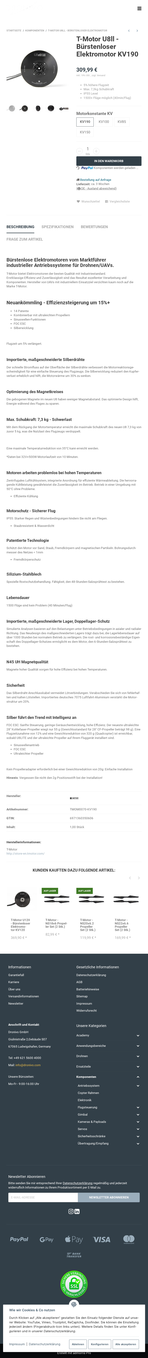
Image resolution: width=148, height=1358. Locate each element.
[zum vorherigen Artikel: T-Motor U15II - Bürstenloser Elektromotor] (129, 30)
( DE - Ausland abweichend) (96, 188)
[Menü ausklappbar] (139, 8)
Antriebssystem (88, 1085)
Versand (101, 75)
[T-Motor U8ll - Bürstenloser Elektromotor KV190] (39, 68)
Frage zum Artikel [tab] (24, 239)
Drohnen (82, 1056)
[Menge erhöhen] (96, 151)
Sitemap (82, 996)
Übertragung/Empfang (93, 1143)
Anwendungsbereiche (91, 1046)
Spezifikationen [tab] (58, 227)
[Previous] (130, 878)
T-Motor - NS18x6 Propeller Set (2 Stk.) (56, 923)
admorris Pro (82, 1353)
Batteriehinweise (87, 989)
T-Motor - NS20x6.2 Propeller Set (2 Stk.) (87, 925)
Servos (82, 1129)
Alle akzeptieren (125, 1344)
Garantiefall (16, 975)
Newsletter (15, 1003)
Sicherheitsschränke (91, 1136)
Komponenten (86, 1077)
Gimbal (83, 1114)
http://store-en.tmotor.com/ (25, 853)
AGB (79, 982)
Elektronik (85, 1100)
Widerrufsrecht (86, 1010)
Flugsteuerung (87, 1107)
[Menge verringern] (79, 151)
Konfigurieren (99, 1344)
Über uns (14, 989)
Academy (82, 1035)
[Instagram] (71, 1212)
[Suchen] (132, 8)
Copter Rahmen (88, 1093)
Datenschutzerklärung (44, 1344)
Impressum (17, 1344)
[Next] (139, 878)
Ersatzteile (83, 1066)
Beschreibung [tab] (20, 227)
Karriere (13, 982)
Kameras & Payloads (92, 1122)
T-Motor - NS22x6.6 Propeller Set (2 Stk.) (122, 925)
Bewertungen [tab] (94, 227)
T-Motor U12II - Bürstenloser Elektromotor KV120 (20, 925)
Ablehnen (78, 1344)
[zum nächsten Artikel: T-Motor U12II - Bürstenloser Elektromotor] (137, 30)
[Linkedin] (77, 1212)
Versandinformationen (23, 996)
